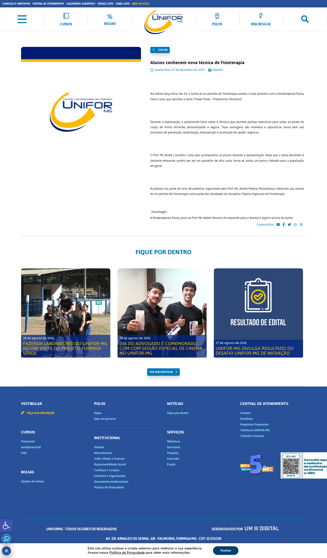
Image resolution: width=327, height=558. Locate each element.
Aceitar (225, 550)
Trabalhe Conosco (252, 436)
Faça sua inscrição (40, 413)
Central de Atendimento (48, 3)
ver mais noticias (161, 372)
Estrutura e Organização (110, 476)
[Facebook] (284, 225)
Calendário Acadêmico (81, 3)
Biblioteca (173, 441)
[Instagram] (301, 225)
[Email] (278, 225)
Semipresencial (31, 447)
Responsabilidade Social (110, 464)
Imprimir (217, 70)
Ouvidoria (246, 419)
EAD (23, 453)
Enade (171, 464)
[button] (6, 525)
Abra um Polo (140, 3)
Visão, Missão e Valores (109, 459)
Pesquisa (173, 453)
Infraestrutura (103, 453)
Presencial (28, 441)
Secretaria (173, 447)
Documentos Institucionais (111, 482)
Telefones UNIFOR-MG (255, 430)
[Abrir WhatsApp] (315, 546)
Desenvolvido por (227, 529)
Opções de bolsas (32, 481)
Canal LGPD (123, 3)
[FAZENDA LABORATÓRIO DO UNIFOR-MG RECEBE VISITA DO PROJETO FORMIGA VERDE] (65, 313)
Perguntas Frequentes (254, 424)
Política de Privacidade (109, 487)
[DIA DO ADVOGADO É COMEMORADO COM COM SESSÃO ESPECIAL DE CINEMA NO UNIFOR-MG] (162, 313)
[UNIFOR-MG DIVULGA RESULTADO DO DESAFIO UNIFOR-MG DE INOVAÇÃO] (258, 313)
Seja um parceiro (105, 419)
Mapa (97, 413)
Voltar (163, 49)
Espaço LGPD (105, 3)
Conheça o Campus (106, 470)
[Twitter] (289, 225)
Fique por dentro (178, 413)
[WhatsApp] (295, 225)
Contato (245, 413)
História (99, 447)
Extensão (173, 459)
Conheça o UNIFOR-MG (16, 3)
